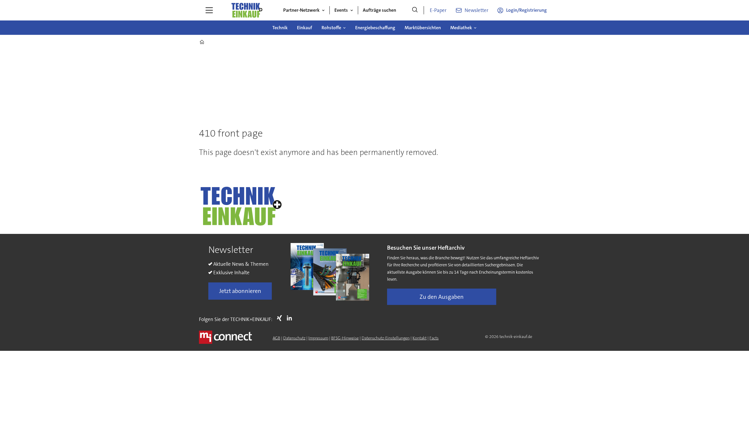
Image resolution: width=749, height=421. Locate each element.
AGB (276, 338)
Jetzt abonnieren (240, 291)
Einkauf (304, 28)
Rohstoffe (331, 28)
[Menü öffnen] (209, 10)
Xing (280, 318)
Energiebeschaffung (375, 28)
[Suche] (415, 10)
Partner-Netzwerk (301, 10)
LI (290, 318)
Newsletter (476, 10)
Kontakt (420, 338)
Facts (434, 338)
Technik (280, 28)
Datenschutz (294, 338)
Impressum (318, 338)
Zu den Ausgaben (442, 297)
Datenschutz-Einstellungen (386, 338)
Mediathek (461, 28)
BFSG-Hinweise (345, 338)
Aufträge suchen (379, 10)
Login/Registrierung (526, 10)
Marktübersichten (423, 28)
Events (341, 10)
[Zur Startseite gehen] (246, 10)
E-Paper (438, 10)
